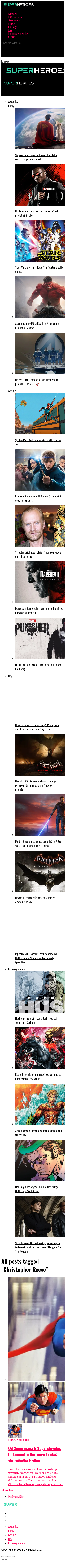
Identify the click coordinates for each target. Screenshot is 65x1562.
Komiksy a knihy (18, 33)
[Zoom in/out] (13, 1556)
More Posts (8, 1490)
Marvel (12, 14)
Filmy (11, 23)
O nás (11, 37)
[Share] (6, 1556)
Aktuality (13, 102)
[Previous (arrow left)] (2, 1559)
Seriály (12, 27)
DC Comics (15, 17)
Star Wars (14, 20)
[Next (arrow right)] (6, 1559)
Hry (10, 30)
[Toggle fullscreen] (9, 1556)
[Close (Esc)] (2, 1556)
